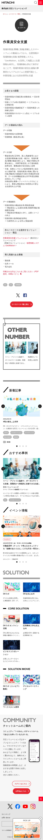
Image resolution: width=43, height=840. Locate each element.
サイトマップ (6, 814)
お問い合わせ (6, 817)
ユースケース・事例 (14, 14)
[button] (17, 446)
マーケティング (29, 432)
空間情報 (18, 285)
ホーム (5, 14)
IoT (11, 285)
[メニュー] (40, 2)
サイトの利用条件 (7, 830)
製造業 (16, 437)
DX (5, 285)
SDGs (6, 432)
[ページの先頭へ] (41, 799)
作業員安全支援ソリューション (15, 238)
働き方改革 (7, 437)
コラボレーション (16, 432)
